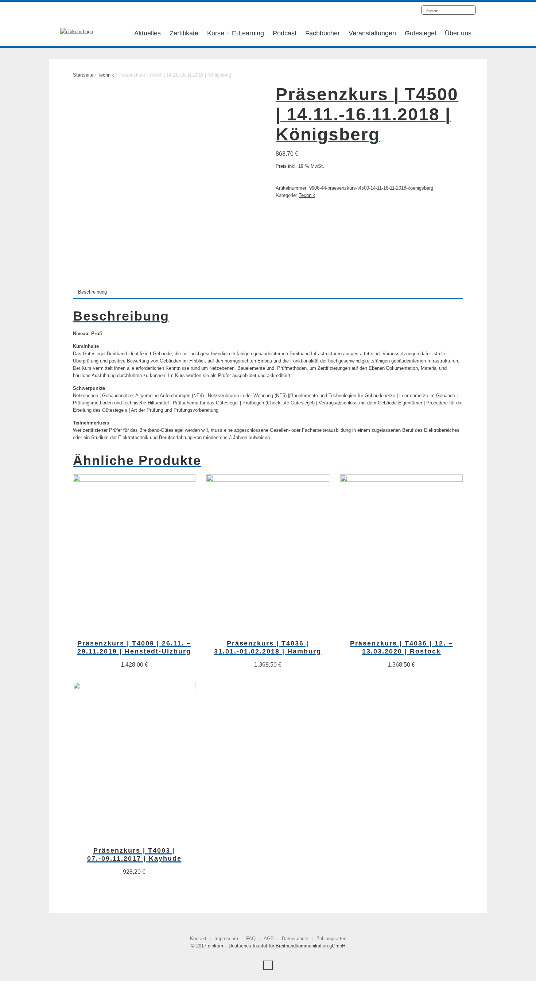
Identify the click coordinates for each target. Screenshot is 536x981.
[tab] (92, 292)
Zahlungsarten (331, 938)
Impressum (226, 938)
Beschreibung (92, 292)
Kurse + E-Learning (235, 33)
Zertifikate (184, 33)
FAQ (251, 938)
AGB (269, 938)
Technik (106, 75)
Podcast (284, 33)
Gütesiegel (420, 33)
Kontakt (198, 938)
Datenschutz (295, 938)
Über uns (458, 33)
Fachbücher (322, 33)
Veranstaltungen (372, 33)
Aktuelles (147, 33)
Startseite (83, 75)
